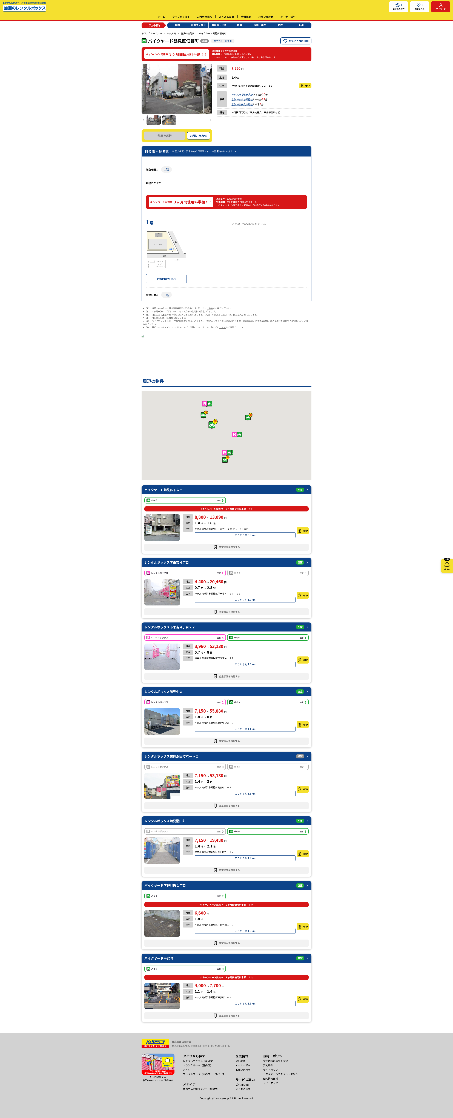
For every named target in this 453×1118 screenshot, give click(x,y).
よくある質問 (226, 16)
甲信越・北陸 (218, 25)
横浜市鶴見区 (187, 33)
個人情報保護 (270, 1078)
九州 (301, 25)
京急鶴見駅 (247, 99)
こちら (210, 308)
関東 (177, 25)
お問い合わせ (265, 16)
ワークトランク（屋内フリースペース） (205, 1074)
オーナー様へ (287, 16)
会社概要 (246, 16)
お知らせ (447, 565)
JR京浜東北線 (238, 94)
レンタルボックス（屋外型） (199, 1061)
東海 (239, 25)
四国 (280, 25)
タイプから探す (181, 16)
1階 (166, 169)
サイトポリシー (271, 1069)
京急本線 (236, 99)
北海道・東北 (198, 25)
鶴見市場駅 (247, 104)
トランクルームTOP (152, 33)
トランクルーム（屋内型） (198, 1065)
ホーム (161, 16)
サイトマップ (270, 1083)
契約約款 (268, 1065)
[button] (213, 424)
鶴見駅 (249, 94)
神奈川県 (171, 33)
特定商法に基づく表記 (275, 1061)
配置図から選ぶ (166, 279)
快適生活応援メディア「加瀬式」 (201, 1089)
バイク (186, 1069)
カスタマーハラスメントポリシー (281, 1074)
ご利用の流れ (204, 16)
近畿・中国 (260, 25)
